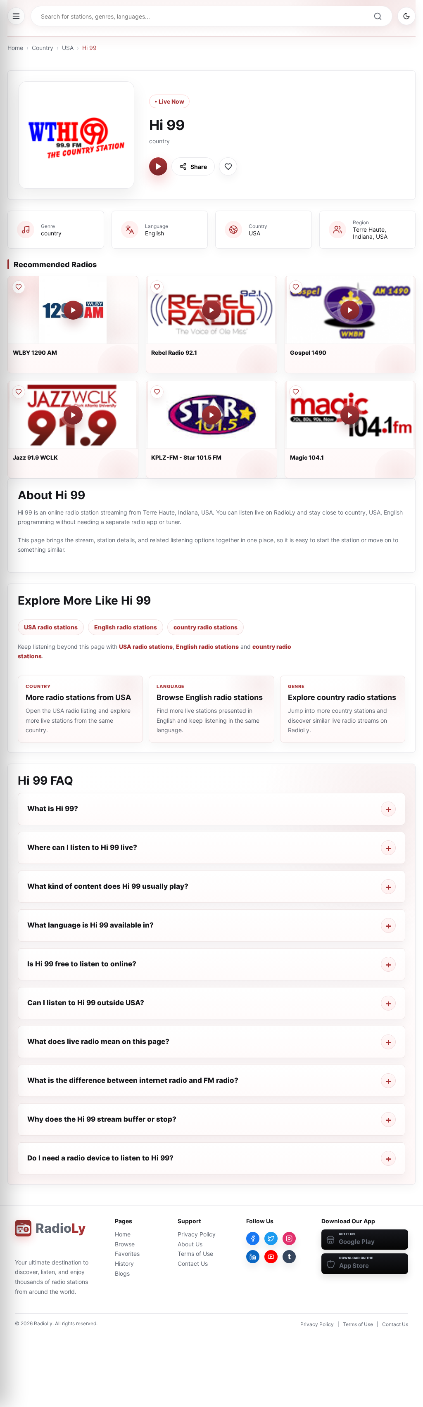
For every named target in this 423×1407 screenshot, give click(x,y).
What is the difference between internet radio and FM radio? (132, 1080)
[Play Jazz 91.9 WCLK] (73, 415)
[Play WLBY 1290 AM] (73, 310)
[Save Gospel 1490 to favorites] (295, 287)
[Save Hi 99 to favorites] (228, 166)
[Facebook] (252, 1238)
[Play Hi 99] (158, 166)
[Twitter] (271, 1238)
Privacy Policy (197, 1234)
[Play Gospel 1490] (349, 310)
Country (42, 47)
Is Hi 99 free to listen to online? (81, 964)
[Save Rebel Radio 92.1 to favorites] (157, 287)
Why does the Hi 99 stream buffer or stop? (101, 1119)
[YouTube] (271, 1256)
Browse (125, 1244)
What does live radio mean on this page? (98, 1041)
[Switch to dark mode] (406, 16)
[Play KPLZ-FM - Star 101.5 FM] (211, 415)
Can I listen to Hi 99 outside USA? (85, 1003)
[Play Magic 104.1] (349, 415)
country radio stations (205, 627)
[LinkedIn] (252, 1256)
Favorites (127, 1253)
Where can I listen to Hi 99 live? (82, 847)
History (124, 1263)
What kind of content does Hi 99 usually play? (107, 886)
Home (15, 47)
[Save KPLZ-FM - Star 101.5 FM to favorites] (157, 392)
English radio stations (125, 627)
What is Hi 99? (52, 808)
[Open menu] (16, 16)
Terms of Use (195, 1253)
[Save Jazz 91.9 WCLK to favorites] (18, 392)
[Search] (378, 16)
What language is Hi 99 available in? (90, 925)
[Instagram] (289, 1238)
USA (68, 47)
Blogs (122, 1273)
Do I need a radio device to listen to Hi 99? (100, 1158)
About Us (190, 1244)
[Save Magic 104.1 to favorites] (295, 392)
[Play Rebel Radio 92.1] (211, 310)
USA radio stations (51, 627)
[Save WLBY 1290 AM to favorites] (18, 287)
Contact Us (193, 1263)
